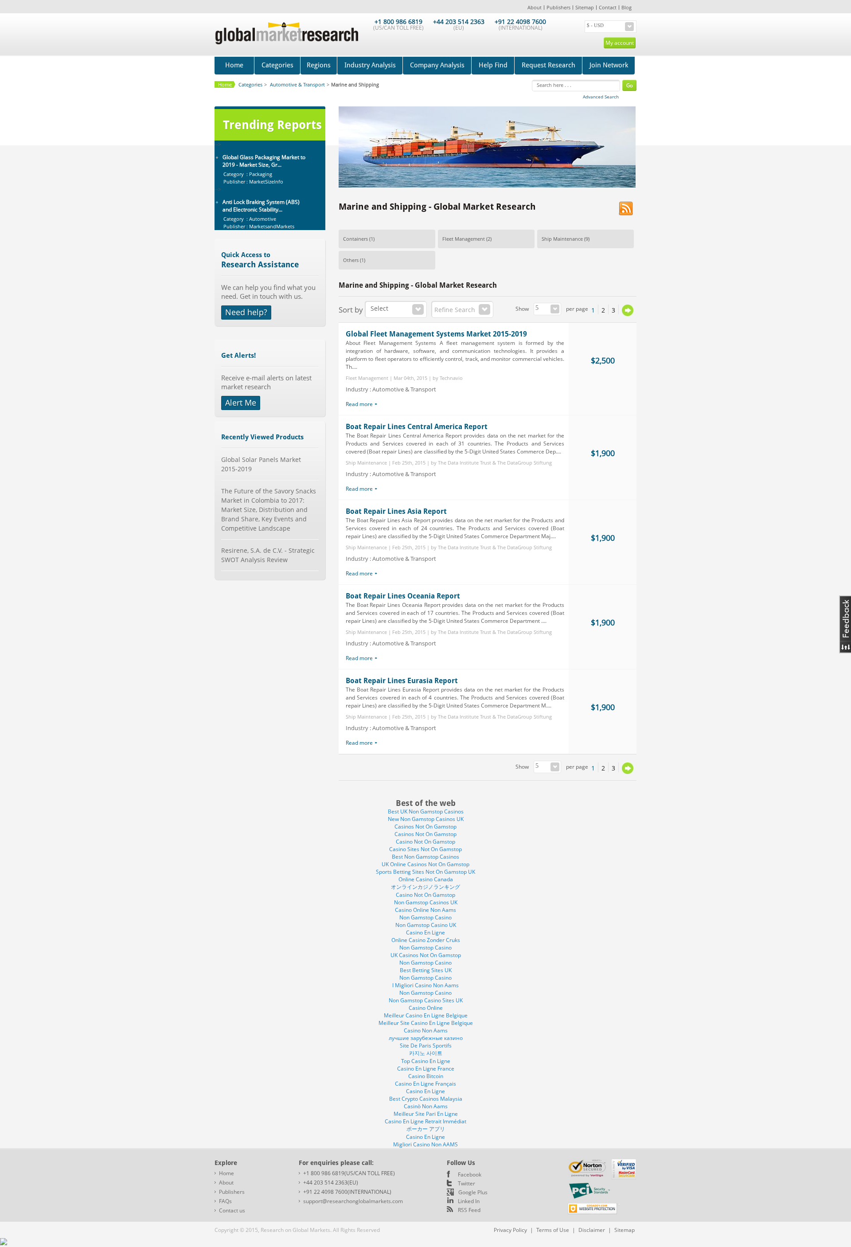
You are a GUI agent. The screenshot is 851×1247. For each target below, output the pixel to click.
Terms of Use (552, 1230)
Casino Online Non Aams (425, 910)
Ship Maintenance (562, 238)
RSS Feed (469, 1210)
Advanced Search (601, 97)
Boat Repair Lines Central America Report (417, 426)
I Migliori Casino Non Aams (425, 985)
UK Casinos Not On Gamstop (425, 955)
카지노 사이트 (425, 1053)
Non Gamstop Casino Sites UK (426, 1000)
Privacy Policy (510, 1230)
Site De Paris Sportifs (426, 1045)
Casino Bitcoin (425, 1076)
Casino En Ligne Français (425, 1083)
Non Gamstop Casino (425, 917)
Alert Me (240, 402)
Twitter (466, 1183)
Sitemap (584, 7)
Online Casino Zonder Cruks (425, 940)
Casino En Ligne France (425, 1068)
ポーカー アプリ (425, 1129)
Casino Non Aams (426, 1030)
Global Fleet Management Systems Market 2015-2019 (436, 334)
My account (619, 43)
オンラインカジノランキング (425, 887)
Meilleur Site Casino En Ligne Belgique (426, 1023)
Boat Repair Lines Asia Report (396, 511)
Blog (626, 7)
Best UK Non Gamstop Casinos (426, 811)
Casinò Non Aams (426, 1106)
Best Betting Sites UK (426, 970)
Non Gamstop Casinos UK (425, 902)
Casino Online (426, 1008)
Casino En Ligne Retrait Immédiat (425, 1121)
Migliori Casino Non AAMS (425, 1144)
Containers (355, 238)
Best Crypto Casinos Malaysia (425, 1098)
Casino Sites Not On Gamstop (425, 849)
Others (351, 260)
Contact (608, 7)
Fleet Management (463, 238)
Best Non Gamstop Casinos (425, 856)
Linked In (469, 1201)
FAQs (225, 1201)
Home (234, 65)
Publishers (558, 7)
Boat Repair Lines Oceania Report (403, 596)
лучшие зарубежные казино (426, 1038)
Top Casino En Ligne (425, 1061)
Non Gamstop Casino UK (425, 925)
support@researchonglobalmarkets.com (353, 1201)
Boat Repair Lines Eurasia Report (402, 680)
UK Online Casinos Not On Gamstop (425, 864)
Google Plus (473, 1192)
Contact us (232, 1210)
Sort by (351, 310)
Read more (359, 404)
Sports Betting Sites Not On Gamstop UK (425, 872)
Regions (319, 65)
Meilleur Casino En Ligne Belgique (426, 1015)
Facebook (469, 1174)
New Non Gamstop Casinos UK (426, 819)
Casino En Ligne (425, 932)
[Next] (627, 310)
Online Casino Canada (425, 879)
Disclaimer (591, 1230)
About (534, 7)
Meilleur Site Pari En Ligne (426, 1114)
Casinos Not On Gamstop (425, 826)
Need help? (246, 312)
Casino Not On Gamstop (425, 841)
